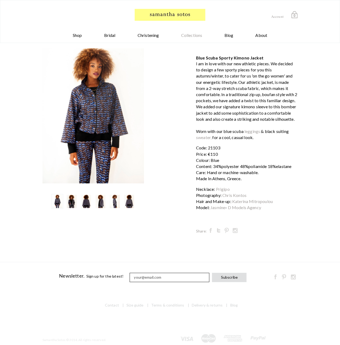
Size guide (134, 305)
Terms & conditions (167, 305)
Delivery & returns (207, 305)
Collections (191, 35)
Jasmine (217, 207)
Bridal (110, 35)
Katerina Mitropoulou (252, 201)
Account (277, 16)
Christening (148, 35)
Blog (228, 35)
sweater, (203, 137)
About (261, 35)
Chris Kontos (234, 195)
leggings (252, 131)
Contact (112, 305)
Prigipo (223, 189)
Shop (77, 35)
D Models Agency (244, 207)
